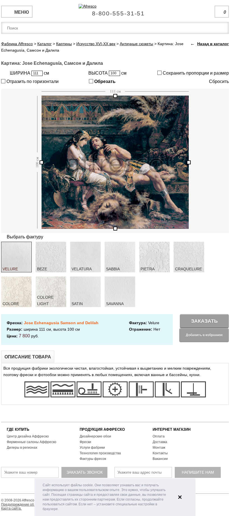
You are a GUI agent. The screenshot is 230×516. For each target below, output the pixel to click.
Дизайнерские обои (95, 436)
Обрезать (104, 81)
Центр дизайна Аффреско (28, 436)
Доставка (160, 442)
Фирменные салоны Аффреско (31, 442)
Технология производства (100, 453)
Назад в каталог (213, 44)
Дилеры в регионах (22, 448)
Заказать (204, 321)
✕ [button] (180, 497)
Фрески (85, 442)
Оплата (159, 436)
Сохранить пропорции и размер (195, 73)
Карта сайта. (11, 508)
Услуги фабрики (92, 448)
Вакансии (160, 459)
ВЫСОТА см (107, 73)
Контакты (160, 453)
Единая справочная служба (115, 11)
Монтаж (159, 448)
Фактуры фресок (93, 459)
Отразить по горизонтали (32, 81)
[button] (60, 509)
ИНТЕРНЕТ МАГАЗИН (171, 429)
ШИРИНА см (29, 73)
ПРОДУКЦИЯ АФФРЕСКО (102, 429)
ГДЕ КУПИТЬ (18, 429)
